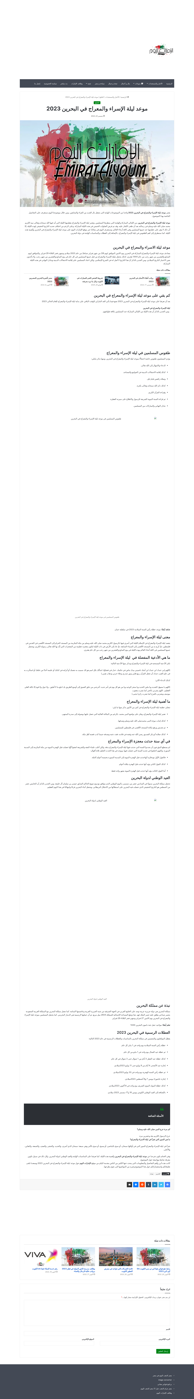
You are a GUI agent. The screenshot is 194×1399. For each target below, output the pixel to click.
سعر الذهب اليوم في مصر (162, 1375)
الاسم (168, 1329)
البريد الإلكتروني (164, 1339)
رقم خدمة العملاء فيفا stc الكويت (45, 1269)
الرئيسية (169, 84)
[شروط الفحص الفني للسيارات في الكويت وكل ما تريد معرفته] (112, 280)
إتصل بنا (37, 84)
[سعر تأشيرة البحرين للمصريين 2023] (61, 281)
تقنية (89, 84)
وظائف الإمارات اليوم (164, 1393)
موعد (151, 1174)
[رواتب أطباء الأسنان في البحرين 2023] (162, 281)
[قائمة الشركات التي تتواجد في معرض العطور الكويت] (116, 1256)
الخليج (102, 97)
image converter (165, 1380)
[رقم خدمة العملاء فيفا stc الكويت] (41, 1256)
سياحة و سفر (100, 84)
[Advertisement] (146, 18)
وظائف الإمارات (76, 84)
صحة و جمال (112, 84)
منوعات (138, 84)
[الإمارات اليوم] (161, 50)
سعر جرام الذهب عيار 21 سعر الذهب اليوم (156, 1389)
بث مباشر (64, 84)
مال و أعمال (125, 84)
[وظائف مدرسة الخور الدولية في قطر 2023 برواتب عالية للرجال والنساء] (78, 1256)
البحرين (158, 1174)
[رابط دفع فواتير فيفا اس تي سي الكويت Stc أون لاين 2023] (153, 1256)
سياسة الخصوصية (50, 84)
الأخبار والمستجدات (155, 84)
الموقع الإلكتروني (88, 1339)
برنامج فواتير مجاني (165, 1384)
